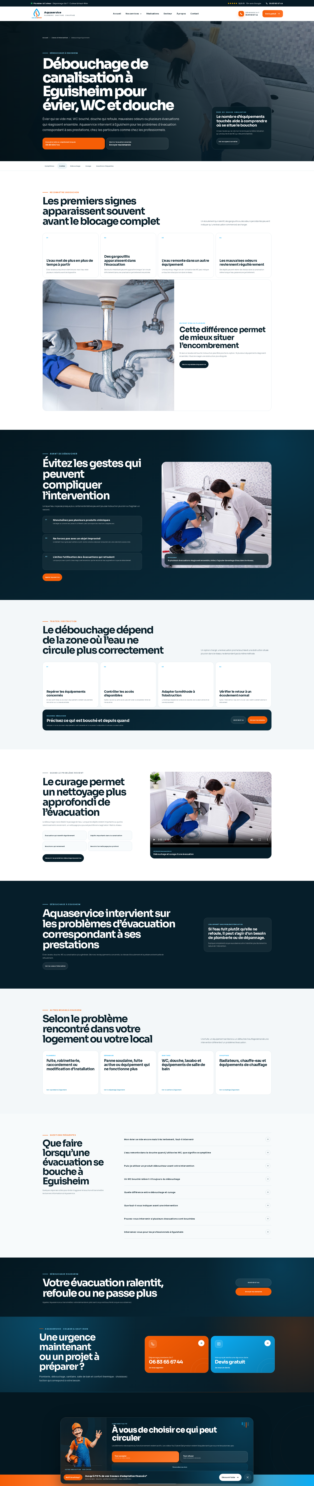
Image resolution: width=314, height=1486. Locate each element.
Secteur (168, 13)
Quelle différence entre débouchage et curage (149, 1192)
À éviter (62, 166)
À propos (181, 13)
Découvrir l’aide (228, 1477)
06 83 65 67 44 (238, 720)
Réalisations (152, 13)
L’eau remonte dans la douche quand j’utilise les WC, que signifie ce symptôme (167, 1152)
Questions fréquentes (105, 166)
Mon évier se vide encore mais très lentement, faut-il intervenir (159, 1139)
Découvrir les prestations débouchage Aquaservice (63, 858)
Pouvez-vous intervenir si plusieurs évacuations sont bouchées (159, 1218)
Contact (194, 13)
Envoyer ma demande (257, 720)
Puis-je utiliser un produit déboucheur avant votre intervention (159, 1165)
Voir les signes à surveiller (228, 141)
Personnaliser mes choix (180, 1467)
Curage (88, 166)
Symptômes (49, 166)
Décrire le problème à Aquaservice (194, 364)
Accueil (117, 13)
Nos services (132, 13)
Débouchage (75, 166)
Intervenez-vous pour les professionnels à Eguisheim (153, 1231)
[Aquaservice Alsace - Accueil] (60, 1414)
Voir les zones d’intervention (55, 966)
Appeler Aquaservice (52, 577)
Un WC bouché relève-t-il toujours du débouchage (152, 1179)
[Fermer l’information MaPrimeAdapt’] (247, 1477)
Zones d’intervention (60, 38)
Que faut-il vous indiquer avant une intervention (151, 1205)
